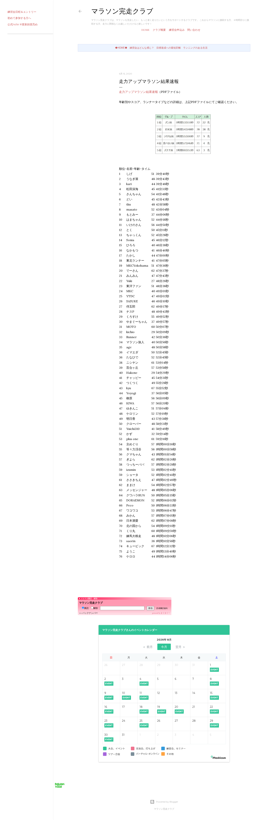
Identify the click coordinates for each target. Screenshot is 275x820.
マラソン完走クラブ (122, 11)
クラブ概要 (159, 30)
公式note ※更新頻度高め (22, 24)
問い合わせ (193, 30)
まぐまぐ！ (165, 613)
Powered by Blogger (167, 801)
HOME (145, 30)
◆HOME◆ (121, 47)
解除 (95, 608)
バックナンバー (90, 613)
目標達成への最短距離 (168, 47)
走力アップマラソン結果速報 (138, 92)
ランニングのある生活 (195, 47)
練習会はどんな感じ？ (142, 47)
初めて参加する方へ (19, 18)
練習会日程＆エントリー (21, 12)
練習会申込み (177, 30)
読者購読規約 (162, 608)
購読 (86, 608)
